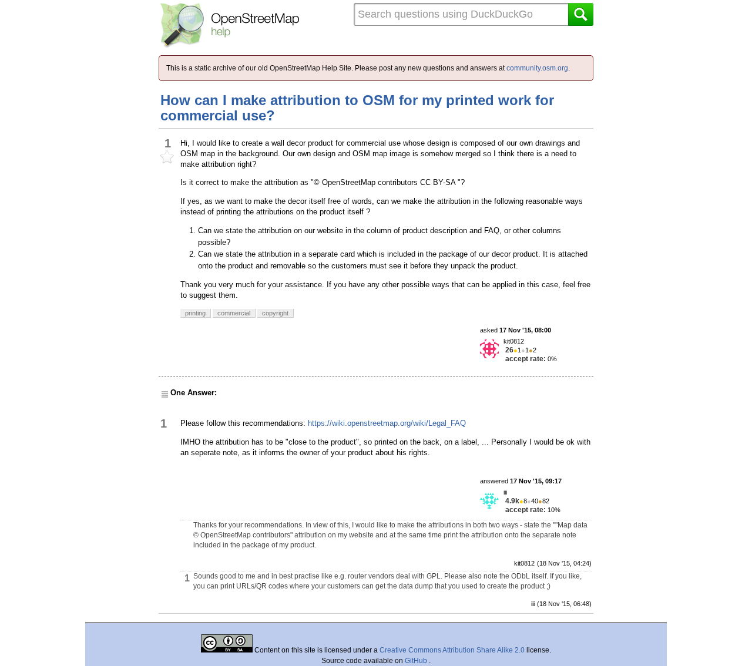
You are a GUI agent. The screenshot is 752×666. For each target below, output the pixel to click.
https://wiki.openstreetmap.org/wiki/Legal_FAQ (387, 423)
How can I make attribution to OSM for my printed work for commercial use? (357, 107)
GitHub (417, 661)
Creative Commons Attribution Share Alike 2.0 (452, 650)
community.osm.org (537, 68)
